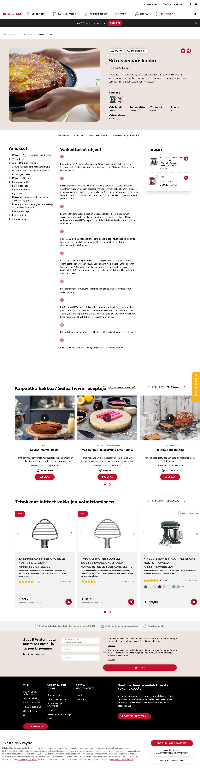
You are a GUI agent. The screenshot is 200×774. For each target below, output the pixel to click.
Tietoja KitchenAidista (172, 4)
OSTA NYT (115, 23)
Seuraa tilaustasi (31, 702)
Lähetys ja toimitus (57, 699)
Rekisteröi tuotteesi (134, 716)
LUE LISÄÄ (45, 477)
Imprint (51, 710)
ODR (49, 718)
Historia (80, 699)
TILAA (142, 667)
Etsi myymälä (35, 726)
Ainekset (78, 135)
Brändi (79, 695)
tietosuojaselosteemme (121, 759)
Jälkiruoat (116, 51)
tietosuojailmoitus (36, 654)
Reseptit (14, 35)
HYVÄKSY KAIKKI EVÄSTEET (171, 743)
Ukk (25, 715)
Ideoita (144, 14)
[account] (190, 4)
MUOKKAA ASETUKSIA (171, 761)
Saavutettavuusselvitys (59, 714)
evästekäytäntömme (27, 759)
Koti (4, 35)
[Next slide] (71, 533)
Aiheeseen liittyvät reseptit (126, 135)
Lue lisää (111, 646)
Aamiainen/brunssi (136, 51)
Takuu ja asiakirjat (32, 706)
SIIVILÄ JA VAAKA (168, 181)
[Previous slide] (18, 533)
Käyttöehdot (54, 695)
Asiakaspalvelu (150, 4)
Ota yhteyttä (30, 711)
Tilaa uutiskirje (196, 387)
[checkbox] (104, 639)
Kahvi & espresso (67, 14)
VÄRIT (123, 14)
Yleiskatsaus (63, 135)
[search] (195, 14)
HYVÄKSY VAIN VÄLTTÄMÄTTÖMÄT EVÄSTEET (172, 752)
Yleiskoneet (38, 14)
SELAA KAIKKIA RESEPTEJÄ (121, 387)
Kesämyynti (167, 14)
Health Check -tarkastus (30, 693)
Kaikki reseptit (28, 35)
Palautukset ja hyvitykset (54, 704)
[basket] (195, 4)
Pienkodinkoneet (98, 14)
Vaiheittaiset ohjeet (98, 135)
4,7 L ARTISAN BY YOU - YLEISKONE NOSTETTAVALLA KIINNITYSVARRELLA (171, 162)
